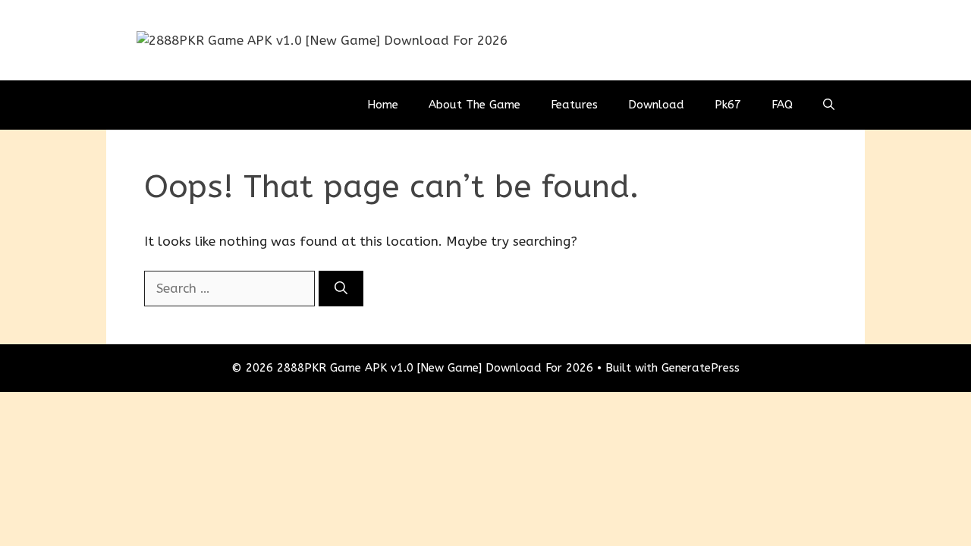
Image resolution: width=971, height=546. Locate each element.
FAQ (782, 104)
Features (574, 104)
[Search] (341, 289)
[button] (829, 105)
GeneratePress (700, 368)
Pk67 (728, 104)
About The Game (474, 104)
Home (382, 104)
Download (656, 104)
